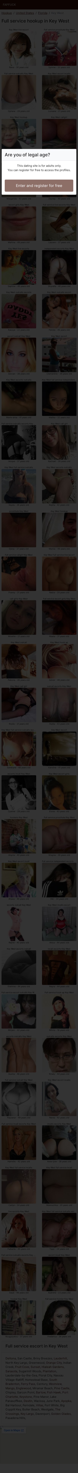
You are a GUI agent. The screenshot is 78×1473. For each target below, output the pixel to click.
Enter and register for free (39, 185)
